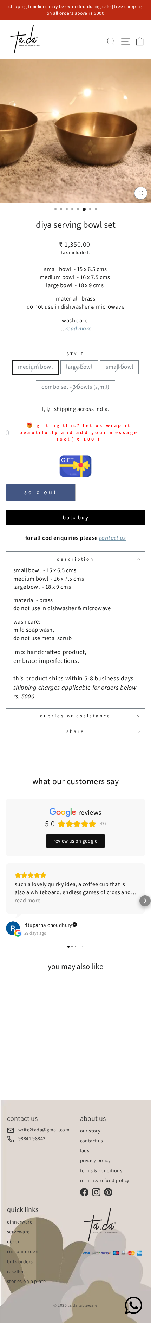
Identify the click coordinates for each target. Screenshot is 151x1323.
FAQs (85, 1150)
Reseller (15, 1271)
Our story (90, 1131)
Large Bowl (79, 367)
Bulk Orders (20, 1261)
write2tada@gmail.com (44, 1130)
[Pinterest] (108, 1192)
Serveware (18, 1231)
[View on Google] (13, 928)
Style (75, 354)
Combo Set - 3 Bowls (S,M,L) (75, 387)
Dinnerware (19, 1222)
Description (75, 559)
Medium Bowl (35, 367)
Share (75, 731)
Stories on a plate (26, 1281)
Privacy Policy (95, 1160)
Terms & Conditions (101, 1170)
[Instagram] (96, 1192)
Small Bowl (119, 367)
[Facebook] (84, 1192)
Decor (13, 1241)
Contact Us (91, 1140)
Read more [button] (28, 900)
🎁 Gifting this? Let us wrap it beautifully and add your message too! (78, 432)
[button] (6, 900)
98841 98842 (32, 1139)
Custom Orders (23, 1251)
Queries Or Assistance (75, 715)
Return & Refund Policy (105, 1180)
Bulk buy (76, 518)
